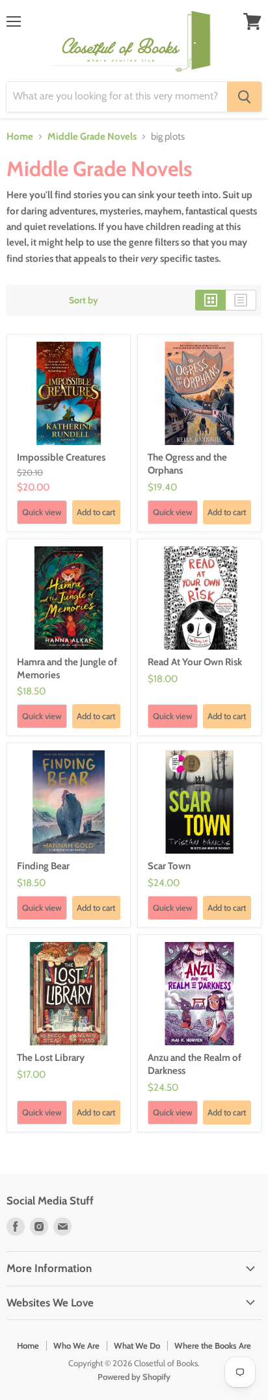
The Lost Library (51, 1057)
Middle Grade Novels (92, 136)
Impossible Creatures (61, 457)
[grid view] (210, 300)
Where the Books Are (212, 1345)
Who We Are (76, 1345)
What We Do (137, 1345)
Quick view (42, 512)
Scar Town (169, 866)
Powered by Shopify (134, 1376)
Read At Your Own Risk (195, 662)
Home (20, 136)
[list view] (241, 300)
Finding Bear (43, 866)
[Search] (244, 97)
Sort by (83, 300)
